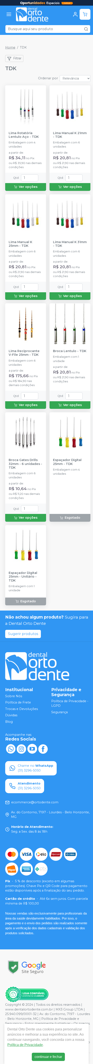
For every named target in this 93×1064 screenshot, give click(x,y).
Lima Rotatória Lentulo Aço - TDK (24, 135)
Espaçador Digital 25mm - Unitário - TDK (23, 576)
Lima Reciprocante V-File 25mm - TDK (24, 353)
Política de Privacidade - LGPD (69, 703)
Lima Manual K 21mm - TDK (70, 135)
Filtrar (17, 58)
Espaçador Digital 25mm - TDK (67, 462)
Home (10, 47)
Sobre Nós (13, 696)
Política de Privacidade (25, 1045)
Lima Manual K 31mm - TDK (70, 244)
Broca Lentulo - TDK (69, 351)
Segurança (59, 712)
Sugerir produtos (23, 634)
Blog (9, 722)
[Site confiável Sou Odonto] (26, 994)
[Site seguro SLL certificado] (26, 967)
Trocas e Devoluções (21, 709)
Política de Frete (18, 702)
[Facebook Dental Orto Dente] (43, 748)
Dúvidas (11, 715)
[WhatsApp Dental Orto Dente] (10, 748)
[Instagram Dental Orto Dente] (21, 748)
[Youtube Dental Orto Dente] (32, 748)
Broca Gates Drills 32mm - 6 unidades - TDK (25, 463)
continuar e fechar (48, 1057)
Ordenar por (48, 78)
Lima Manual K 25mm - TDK (20, 244)
